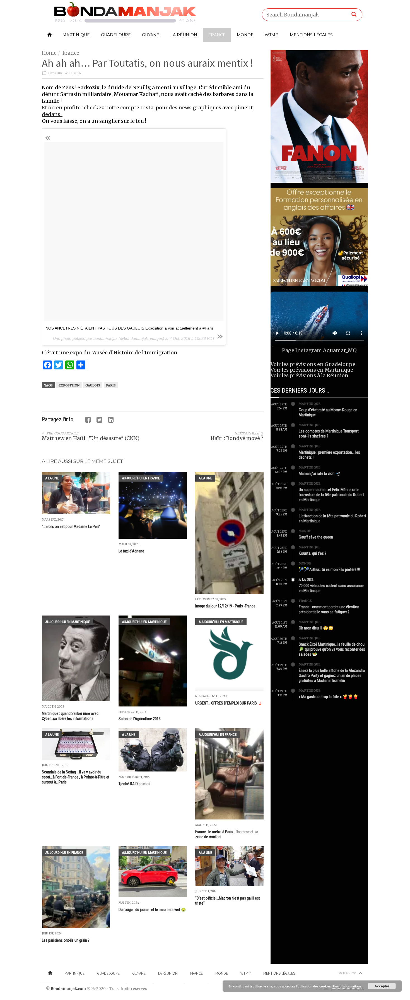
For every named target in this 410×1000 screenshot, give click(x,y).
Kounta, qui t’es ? (312, 553)
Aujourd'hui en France (141, 478)
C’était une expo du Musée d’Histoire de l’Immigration (109, 352)
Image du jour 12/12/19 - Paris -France (225, 606)
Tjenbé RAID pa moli (134, 784)
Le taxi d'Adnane (131, 551)
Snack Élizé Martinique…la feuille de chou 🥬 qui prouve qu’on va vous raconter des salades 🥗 (332, 649)
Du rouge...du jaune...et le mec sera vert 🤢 (152, 909)
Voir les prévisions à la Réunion (309, 375)
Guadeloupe (116, 34)
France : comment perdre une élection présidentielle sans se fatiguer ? (329, 609)
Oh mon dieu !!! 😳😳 (316, 628)
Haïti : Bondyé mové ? (237, 438)
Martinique (76, 34)
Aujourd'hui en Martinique (67, 622)
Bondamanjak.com (68, 988)
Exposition (69, 385)
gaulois (92, 385)
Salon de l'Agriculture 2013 (140, 719)
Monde (245, 34)
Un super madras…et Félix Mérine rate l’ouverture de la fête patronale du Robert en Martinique (331, 494)
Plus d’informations (346, 986)
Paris (111, 385)
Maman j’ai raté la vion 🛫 (320, 473)
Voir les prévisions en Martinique (312, 370)
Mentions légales (311, 34)
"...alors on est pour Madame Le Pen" (71, 526)
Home (49, 53)
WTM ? (272, 34)
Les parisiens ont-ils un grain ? (66, 940)
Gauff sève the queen (316, 537)
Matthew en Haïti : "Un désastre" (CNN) (90, 438)
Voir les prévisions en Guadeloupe (313, 364)
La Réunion (183, 34)
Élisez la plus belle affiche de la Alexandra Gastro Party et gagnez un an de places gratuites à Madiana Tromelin (332, 675)
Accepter (382, 986)
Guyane (150, 34)
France (217, 34)
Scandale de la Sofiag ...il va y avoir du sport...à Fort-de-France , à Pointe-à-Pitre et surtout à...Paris (75, 777)
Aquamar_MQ (340, 350)
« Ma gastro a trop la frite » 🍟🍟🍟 (328, 696)
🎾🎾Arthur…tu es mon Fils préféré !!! (329, 569)
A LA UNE (52, 478)
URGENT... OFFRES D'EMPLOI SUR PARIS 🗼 (228, 703)
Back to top (347, 973)
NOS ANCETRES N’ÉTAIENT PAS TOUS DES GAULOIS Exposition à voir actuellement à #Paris (129, 328)
